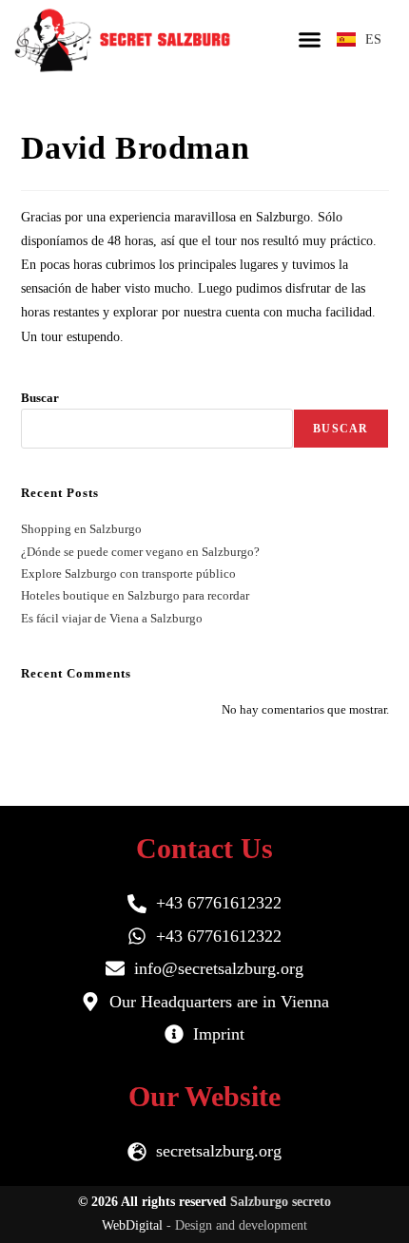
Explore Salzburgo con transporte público (128, 573)
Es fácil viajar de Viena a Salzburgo (112, 618)
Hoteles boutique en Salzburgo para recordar (135, 595)
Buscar (40, 398)
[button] (310, 39)
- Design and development (236, 1225)
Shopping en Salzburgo (81, 529)
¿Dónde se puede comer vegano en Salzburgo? (140, 552)
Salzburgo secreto (280, 1202)
